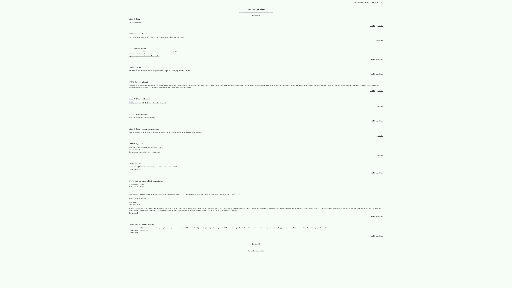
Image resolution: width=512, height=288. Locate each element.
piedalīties (380, 26)
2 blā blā (372, 74)
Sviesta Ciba (260, 251)
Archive (366, 2)
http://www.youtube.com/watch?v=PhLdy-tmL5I (144, 56)
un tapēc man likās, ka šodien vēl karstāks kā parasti (149, 103)
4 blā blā (372, 236)
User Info (380, 2)
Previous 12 (256, 15)
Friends (373, 2)
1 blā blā (372, 26)
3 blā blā (372, 59)
